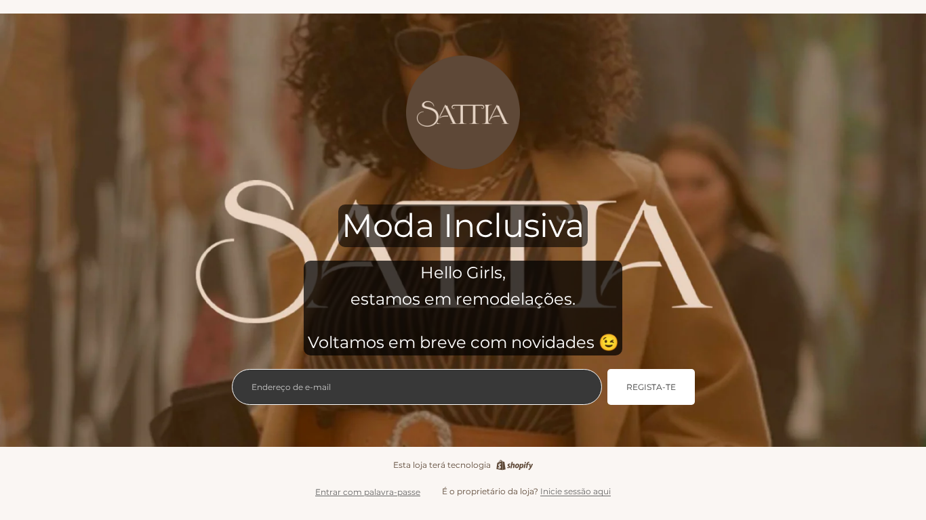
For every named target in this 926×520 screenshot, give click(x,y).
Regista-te (651, 387)
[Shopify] (514, 465)
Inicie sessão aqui (575, 491)
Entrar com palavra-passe (367, 492)
